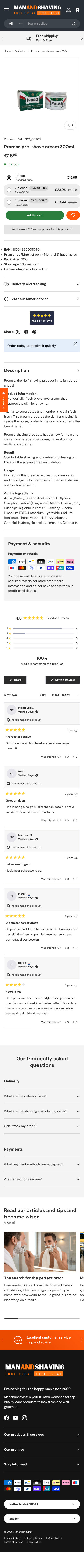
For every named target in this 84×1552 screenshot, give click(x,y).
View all (10, 1222)
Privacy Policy (12, 1538)
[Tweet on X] (18, 332)
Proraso (9, 139)
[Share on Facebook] (26, 332)
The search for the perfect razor (33, 1278)
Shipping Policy (33, 1538)
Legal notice (34, 1542)
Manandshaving (22, 1531)
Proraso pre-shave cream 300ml (50, 51)
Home (7, 51)
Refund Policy (54, 1538)
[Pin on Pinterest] (34, 332)
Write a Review (65, 681)
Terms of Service (13, 1542)
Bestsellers (21, 51)
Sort (43, 695)
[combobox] (42, 23)
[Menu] (6, 9)
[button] (77, 9)
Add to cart (35, 215)
